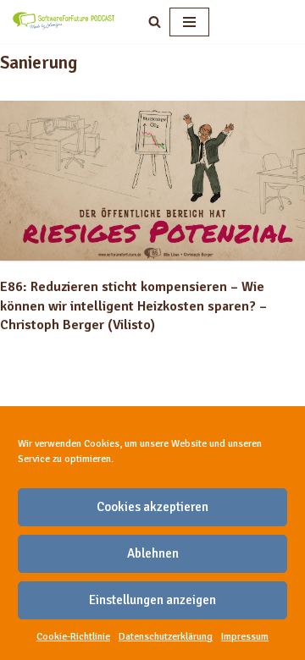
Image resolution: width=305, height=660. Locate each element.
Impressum (245, 636)
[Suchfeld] (154, 21)
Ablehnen (153, 553)
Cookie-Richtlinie (73, 636)
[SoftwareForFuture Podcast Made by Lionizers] (63, 21)
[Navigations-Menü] (189, 22)
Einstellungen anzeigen (152, 600)
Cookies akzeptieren (152, 506)
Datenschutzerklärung (166, 636)
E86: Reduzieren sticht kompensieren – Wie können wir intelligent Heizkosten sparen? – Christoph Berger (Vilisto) (133, 305)
